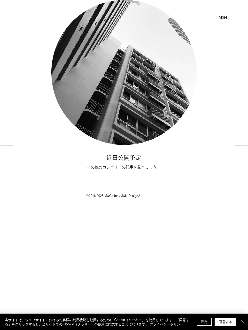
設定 (204, 321)
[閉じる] (242, 321)
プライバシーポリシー (167, 324)
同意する (225, 321)
